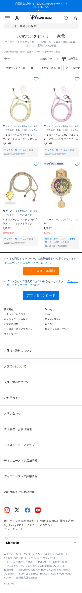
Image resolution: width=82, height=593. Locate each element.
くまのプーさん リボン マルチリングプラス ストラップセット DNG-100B (61, 137)
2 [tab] (43, 11)
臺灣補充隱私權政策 (27, 577)
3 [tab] (45, 11)
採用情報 (9, 569)
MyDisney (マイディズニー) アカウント (28, 525)
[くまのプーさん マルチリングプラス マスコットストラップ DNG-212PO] (20, 188)
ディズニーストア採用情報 (20, 476)
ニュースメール (13, 529)
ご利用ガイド (12, 397)
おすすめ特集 (11, 324)
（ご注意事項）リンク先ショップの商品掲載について (32, 565)
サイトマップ (11, 333)
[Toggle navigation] (7, 18)
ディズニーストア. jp (14, 150)
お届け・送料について (18, 350)
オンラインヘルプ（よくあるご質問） (43, 553)
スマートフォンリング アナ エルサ (61, 221)
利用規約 (42, 561)
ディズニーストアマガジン (18, 329)
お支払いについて (15, 366)
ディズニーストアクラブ (19, 444)
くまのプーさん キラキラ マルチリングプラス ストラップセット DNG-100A (20, 137)
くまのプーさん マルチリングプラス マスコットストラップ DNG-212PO (20, 222)
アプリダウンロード (41, 295)
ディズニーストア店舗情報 (20, 460)
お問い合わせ (12, 413)
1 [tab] (40, 11)
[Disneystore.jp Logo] (41, 18)
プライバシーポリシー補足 (18, 561)
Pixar (48, 314)
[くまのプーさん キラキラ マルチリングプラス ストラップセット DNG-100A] (20, 103)
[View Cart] (75, 19)
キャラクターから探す (16, 319)
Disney (49, 309)
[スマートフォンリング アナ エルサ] (61, 188)
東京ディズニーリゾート (58, 329)
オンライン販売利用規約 (19, 520)
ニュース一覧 (11, 553)
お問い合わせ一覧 (13, 557)
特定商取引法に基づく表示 (57, 520)
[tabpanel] (41, 6)
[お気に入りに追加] (36, 79)
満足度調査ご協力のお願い (20, 492)
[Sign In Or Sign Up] (17, 18)
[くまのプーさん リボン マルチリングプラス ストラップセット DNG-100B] (61, 103)
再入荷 (48, 324)
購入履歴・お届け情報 (18, 429)
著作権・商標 (60, 561)
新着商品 (9, 309)
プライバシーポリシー (40, 557)
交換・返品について (16, 382)
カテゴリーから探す (14, 314)
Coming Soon (52, 319)
